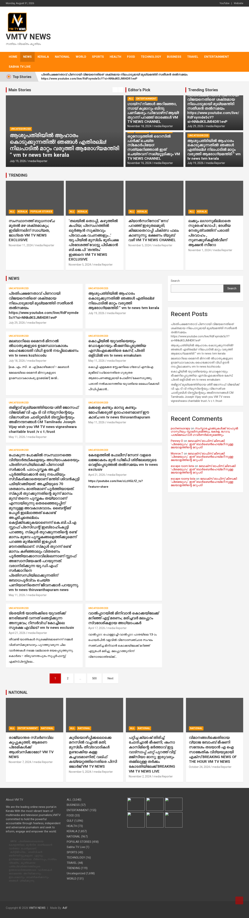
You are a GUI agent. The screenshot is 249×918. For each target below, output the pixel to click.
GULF (70, 820)
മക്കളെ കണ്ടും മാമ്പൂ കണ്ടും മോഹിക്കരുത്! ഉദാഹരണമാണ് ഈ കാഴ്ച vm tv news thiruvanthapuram (119, 412)
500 (94, 678)
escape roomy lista (183, 478)
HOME (13, 56)
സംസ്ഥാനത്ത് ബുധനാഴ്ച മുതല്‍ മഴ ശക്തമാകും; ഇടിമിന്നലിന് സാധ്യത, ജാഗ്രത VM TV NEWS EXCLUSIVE (32, 230)
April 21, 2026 (96, 474)
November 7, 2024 (20, 762)
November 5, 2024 (80, 264)
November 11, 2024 (21, 245)
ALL (131, 98)
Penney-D (177, 441)
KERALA (43, 56)
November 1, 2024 (199, 250)
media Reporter (37, 161)
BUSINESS (174, 56)
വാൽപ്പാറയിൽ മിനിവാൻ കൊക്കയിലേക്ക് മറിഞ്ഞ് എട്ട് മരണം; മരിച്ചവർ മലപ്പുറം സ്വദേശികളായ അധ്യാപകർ (123, 618)
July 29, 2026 (195, 126)
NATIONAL (62, 56)
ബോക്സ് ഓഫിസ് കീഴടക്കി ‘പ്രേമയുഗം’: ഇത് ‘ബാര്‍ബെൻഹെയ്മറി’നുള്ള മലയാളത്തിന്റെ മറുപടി (202, 444)
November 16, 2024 (139, 163)
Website (238, 3)
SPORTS (98, 56)
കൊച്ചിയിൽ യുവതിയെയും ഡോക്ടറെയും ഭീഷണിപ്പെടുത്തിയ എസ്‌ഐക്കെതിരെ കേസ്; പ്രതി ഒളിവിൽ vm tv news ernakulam (117, 348)
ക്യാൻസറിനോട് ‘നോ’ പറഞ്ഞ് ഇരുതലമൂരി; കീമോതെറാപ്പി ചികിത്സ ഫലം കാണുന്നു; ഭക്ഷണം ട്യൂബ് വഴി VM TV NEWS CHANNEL (153, 230)
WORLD (81, 56)
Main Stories (20, 90)
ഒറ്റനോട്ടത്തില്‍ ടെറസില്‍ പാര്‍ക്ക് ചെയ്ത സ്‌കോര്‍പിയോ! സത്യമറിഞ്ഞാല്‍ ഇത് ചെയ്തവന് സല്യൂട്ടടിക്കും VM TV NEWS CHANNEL (153, 147)
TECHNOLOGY (151, 56)
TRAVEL (192, 56)
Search (175, 281)
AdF (65, 908)
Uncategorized (21, 129)
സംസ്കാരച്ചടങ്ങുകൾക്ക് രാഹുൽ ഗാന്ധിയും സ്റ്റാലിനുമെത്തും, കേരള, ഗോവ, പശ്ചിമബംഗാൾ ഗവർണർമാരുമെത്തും (204, 432)
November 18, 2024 (139, 126)
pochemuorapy (180, 428)
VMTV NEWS (28, 36)
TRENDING (18, 175)
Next (110, 678)
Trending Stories (203, 90)
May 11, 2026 (96, 360)
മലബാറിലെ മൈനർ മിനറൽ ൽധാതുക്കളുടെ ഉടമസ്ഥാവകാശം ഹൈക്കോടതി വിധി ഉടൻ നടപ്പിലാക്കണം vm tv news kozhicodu (43, 348)
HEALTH (115, 56)
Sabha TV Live (20, 66)
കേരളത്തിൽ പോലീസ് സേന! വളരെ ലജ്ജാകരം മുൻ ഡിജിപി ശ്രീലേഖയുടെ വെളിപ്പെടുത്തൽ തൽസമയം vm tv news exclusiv (123, 462)
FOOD (131, 56)
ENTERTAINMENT (216, 56)
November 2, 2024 (140, 776)
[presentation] (115, 90)
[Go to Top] (239, 900)
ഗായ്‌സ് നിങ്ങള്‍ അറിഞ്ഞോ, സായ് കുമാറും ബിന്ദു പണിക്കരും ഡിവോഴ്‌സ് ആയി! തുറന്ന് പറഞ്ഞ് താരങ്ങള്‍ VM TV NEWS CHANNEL (153, 113)
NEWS (27, 56)
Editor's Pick (139, 90)
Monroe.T (177, 453)
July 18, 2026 (17, 360)
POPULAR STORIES (41, 211)
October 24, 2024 (199, 766)
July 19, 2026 (18, 161)
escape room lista (182, 466)
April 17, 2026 (96, 628)
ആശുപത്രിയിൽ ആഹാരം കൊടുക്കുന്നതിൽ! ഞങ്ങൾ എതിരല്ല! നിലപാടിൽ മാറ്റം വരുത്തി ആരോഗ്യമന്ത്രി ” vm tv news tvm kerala (64, 145)
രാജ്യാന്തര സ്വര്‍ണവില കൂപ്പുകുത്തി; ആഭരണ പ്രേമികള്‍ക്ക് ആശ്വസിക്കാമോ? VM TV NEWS (31, 747)
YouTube (224, 3)
